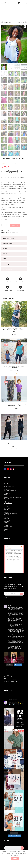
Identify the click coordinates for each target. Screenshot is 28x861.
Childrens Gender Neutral (10, 513)
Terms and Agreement (10, 490)
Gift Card (6, 518)
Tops (13, 232)
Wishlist (6, 492)
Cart (5, 500)
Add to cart (15, 225)
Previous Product (7, 22)
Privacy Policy (7, 493)
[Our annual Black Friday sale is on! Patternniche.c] (14, 718)
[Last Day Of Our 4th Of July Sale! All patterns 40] (14, 759)
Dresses (12, 328)
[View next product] (26, 22)
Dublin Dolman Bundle (14, 367)
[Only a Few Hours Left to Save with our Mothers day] (14, 800)
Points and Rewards (9, 486)
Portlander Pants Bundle (14, 405)
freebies (5, 234)
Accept (14, 858)
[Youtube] (8, 469)
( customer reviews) (11, 162)
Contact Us (7, 502)
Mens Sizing (7, 525)
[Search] (22, 848)
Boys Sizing (7, 508)
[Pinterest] (13, 469)
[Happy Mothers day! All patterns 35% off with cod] (14, 820)
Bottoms (9, 328)
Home (5, 496)
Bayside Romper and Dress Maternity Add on (14, 330)
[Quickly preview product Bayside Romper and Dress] (26, 416)
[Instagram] (11, 469)
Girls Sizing (10, 366)
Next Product (21, 22)
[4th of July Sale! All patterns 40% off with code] (14, 779)
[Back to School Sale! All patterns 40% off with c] (14, 739)
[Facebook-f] (5, 469)
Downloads (7, 489)
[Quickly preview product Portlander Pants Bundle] (26, 378)
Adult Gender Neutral (9, 507)
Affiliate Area (7, 488)
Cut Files (6, 516)
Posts (5, 494)
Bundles (6, 366)
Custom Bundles (8, 514)
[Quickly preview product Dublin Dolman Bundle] (26, 341)
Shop (5, 501)
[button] (25, 26)
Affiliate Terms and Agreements (12, 497)
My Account (7, 498)
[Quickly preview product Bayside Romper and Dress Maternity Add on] (26, 303)
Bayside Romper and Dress (14, 443)
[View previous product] (2, 22)
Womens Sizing (18, 232)
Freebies (9, 232)
